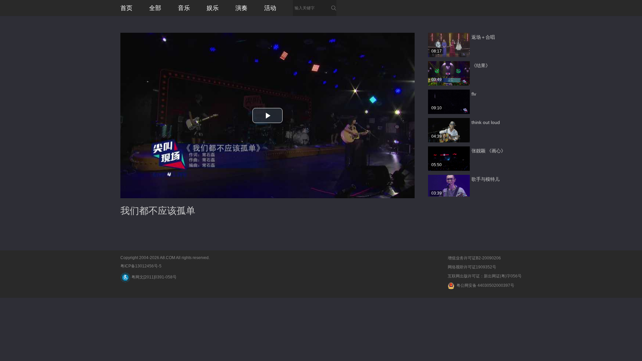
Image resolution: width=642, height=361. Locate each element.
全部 (155, 8)
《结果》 (480, 65)
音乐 (184, 8)
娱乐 (213, 8)
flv (473, 94)
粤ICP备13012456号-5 (141, 266)
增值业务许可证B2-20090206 (474, 258)
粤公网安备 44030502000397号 (484, 285)
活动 (270, 8)
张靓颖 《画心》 (488, 150)
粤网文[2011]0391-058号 (153, 277)
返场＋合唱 (483, 37)
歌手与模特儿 (485, 179)
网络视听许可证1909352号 (472, 267)
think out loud (485, 122)
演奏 (241, 8)
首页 (126, 8)
